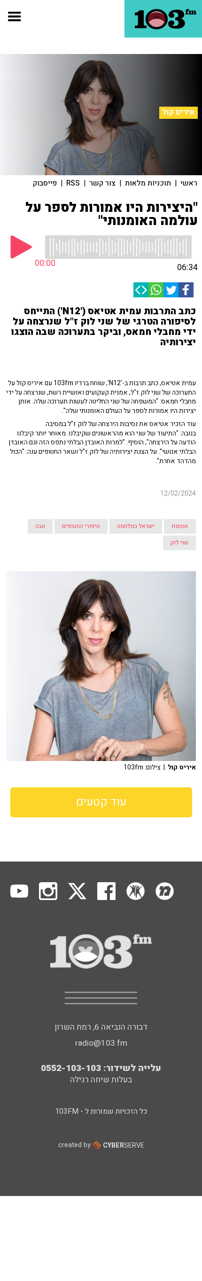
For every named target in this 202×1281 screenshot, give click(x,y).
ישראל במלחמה (136, 526)
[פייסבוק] (186, 289)
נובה (40, 526)
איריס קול (178, 112)
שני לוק (179, 542)
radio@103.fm (101, 1043)
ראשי (188, 183)
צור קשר (102, 183)
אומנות (179, 526)
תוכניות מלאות (148, 183)
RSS (73, 183)
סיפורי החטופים (81, 526)
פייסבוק (45, 183)
